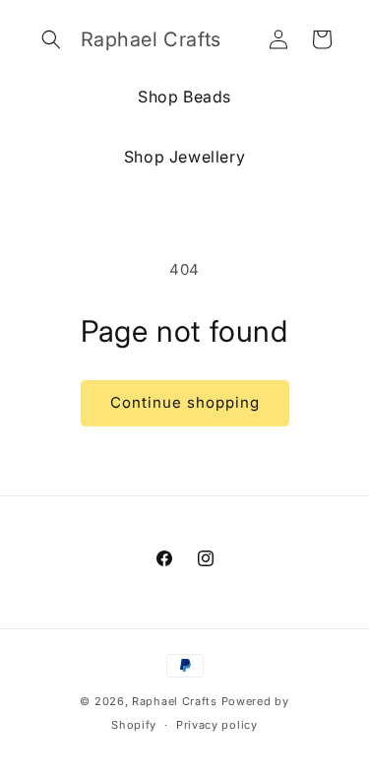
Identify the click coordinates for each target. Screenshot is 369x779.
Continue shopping (185, 402)
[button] (51, 39)
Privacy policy (217, 725)
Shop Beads (184, 96)
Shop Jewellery (184, 156)
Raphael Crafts (174, 701)
